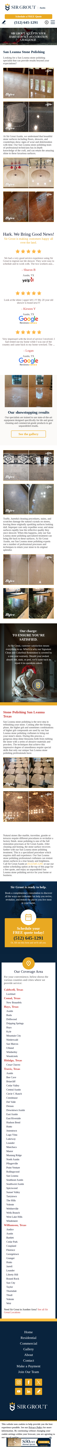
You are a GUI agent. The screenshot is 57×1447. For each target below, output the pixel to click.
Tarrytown (11, 1196)
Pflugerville (12, 1163)
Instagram (18, 1382)
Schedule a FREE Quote (28, 16)
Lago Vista (11, 1134)
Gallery (28, 1349)
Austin (9, 1011)
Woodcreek (12, 1056)
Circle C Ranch (14, 1093)
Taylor (9, 1287)
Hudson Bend (13, 1122)
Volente (10, 1204)
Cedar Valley (12, 1085)
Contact (28, 1360)
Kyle (8, 1031)
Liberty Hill (12, 1274)
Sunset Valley (13, 1192)
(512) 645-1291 (26, 22)
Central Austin (13, 1089)
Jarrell (9, 1266)
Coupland (11, 1246)
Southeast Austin (14, 1180)
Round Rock (12, 1278)
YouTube (18, 1391)
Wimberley (11, 1052)
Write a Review (4, 22)
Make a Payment (28, 1366)
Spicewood (12, 1188)
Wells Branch (13, 1212)
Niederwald (12, 1039)
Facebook (28, 1382)
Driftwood (11, 1019)
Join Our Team (28, 1372)
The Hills (11, 1200)
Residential (28, 1338)
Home (28, 1332)
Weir (8, 1303)
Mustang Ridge (14, 1155)
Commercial (28, 1343)
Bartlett (10, 1237)
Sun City (10, 1282)
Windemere (12, 1221)
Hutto (9, 1126)
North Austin (12, 1159)
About (28, 1355)
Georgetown (12, 1254)
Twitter (38, 1382)
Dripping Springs (15, 1023)
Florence (10, 1250)
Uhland (10, 1048)
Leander (10, 1143)
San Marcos (12, 1044)
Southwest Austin (15, 1184)
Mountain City (13, 1035)
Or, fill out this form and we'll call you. (28, 943)
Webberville (12, 1208)
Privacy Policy (35, 1427)
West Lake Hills (14, 1216)
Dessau (10, 1106)
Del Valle (11, 1102)
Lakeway (11, 1139)
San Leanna (12, 1175)
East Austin (12, 1114)
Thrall (9, 1295)
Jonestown (11, 1130)
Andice (10, 1229)
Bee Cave (11, 1077)
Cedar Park (12, 1241)
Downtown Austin (15, 1110)
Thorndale (11, 1291)
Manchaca (11, 1147)
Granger (10, 1258)
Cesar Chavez (13, 1064)
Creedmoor (12, 1097)
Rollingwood (12, 1171)
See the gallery (28, 434)
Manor (9, 1151)
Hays (9, 1027)
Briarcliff (10, 1081)
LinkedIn (28, 1391)
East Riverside (13, 1118)
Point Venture (13, 1167)
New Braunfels (14, 1002)
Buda (9, 1015)
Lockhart (10, 994)
